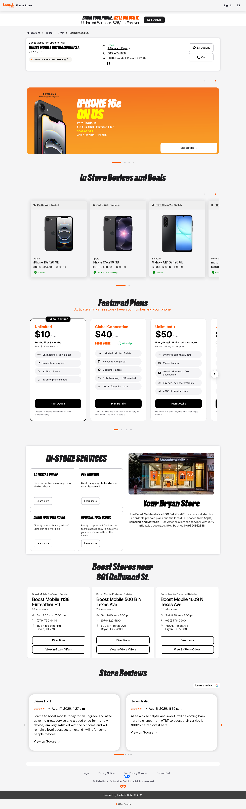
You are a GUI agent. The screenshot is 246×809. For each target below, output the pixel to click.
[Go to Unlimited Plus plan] (126, 430)
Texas (49, 32)
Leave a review (204, 685)
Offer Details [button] (123, 804)
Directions (201, 48)
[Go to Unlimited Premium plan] (131, 430)
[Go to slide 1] (116, 162)
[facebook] (108, 63)
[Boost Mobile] (8, 5)
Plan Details (58, 403)
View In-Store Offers (59, 649)
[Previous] (24, 724)
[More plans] (215, 374)
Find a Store (24, 5)
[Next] (221, 724)
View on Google (47, 742)
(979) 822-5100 (111, 620)
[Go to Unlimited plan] (116, 430)
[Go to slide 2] (125, 162)
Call (201, 57)
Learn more (43, 500)
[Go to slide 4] (133, 162)
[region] (123, 371)
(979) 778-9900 (175, 620)
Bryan (61, 32)
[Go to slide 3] (129, 162)
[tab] (123, 804)
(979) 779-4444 (47, 620)
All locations (33, 32)
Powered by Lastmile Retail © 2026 (123, 795)
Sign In (228, 5)
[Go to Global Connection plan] (122, 430)
